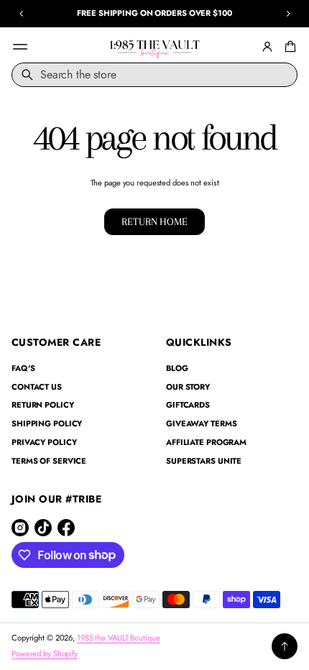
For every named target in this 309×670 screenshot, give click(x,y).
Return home (154, 222)
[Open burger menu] (20, 46)
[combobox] (154, 74)
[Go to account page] (267, 46)
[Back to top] (285, 646)
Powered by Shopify (44, 653)
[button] (288, 46)
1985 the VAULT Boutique (118, 637)
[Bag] (288, 46)
